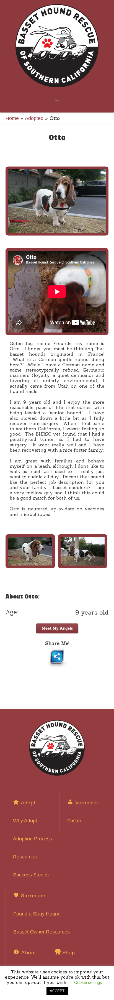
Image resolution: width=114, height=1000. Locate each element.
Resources (25, 857)
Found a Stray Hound (37, 914)
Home (12, 118)
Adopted (34, 118)
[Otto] (57, 201)
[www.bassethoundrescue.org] (57, 45)
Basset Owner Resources (41, 932)
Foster (74, 820)
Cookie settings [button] (88, 982)
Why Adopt (25, 820)
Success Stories (31, 875)
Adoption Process (32, 839)
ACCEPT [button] (57, 991)
